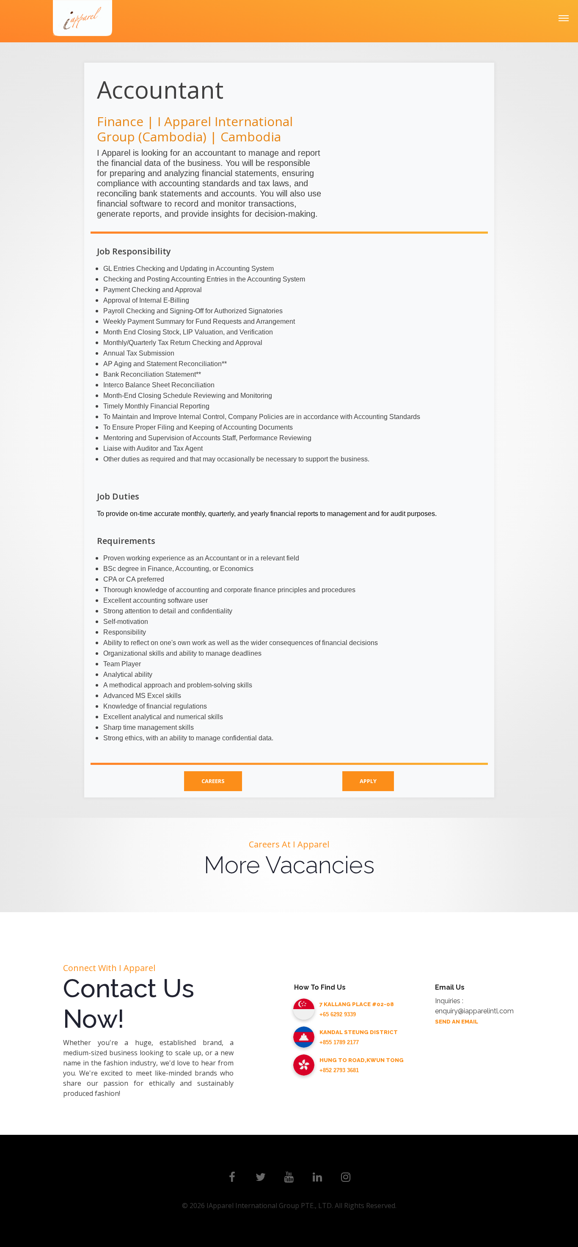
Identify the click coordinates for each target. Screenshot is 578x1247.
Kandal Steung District (358, 1032)
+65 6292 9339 (337, 1014)
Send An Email (456, 1021)
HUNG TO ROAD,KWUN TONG (361, 1060)
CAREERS (213, 781)
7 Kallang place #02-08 (356, 1004)
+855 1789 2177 (339, 1042)
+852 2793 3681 (339, 1070)
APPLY (368, 781)
